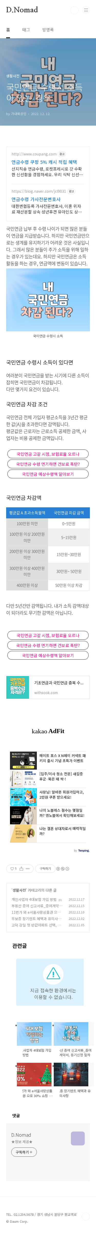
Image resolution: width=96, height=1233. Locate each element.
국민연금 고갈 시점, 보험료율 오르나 (48, 454)
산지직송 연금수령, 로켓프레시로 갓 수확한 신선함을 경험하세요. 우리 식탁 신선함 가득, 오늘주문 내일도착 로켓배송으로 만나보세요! (47, 171)
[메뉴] (86, 10)
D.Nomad (22, 10)
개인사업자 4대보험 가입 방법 (34, 899)
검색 (74, 10)
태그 (26, 29)
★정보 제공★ (22, 1141)
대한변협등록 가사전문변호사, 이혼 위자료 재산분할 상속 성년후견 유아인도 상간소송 (47, 208)
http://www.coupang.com (34, 154)
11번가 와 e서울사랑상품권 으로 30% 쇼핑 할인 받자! (38, 915)
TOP (86, 1216)
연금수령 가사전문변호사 (36, 199)
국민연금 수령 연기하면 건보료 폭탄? (48, 464)
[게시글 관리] (28, 869)
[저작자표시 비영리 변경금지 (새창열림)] (62, 869)
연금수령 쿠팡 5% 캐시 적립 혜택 (44, 162)
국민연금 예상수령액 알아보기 (48, 474)
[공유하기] (21, 869)
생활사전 (19, 890)
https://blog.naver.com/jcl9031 (39, 191)
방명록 (48, 29)
